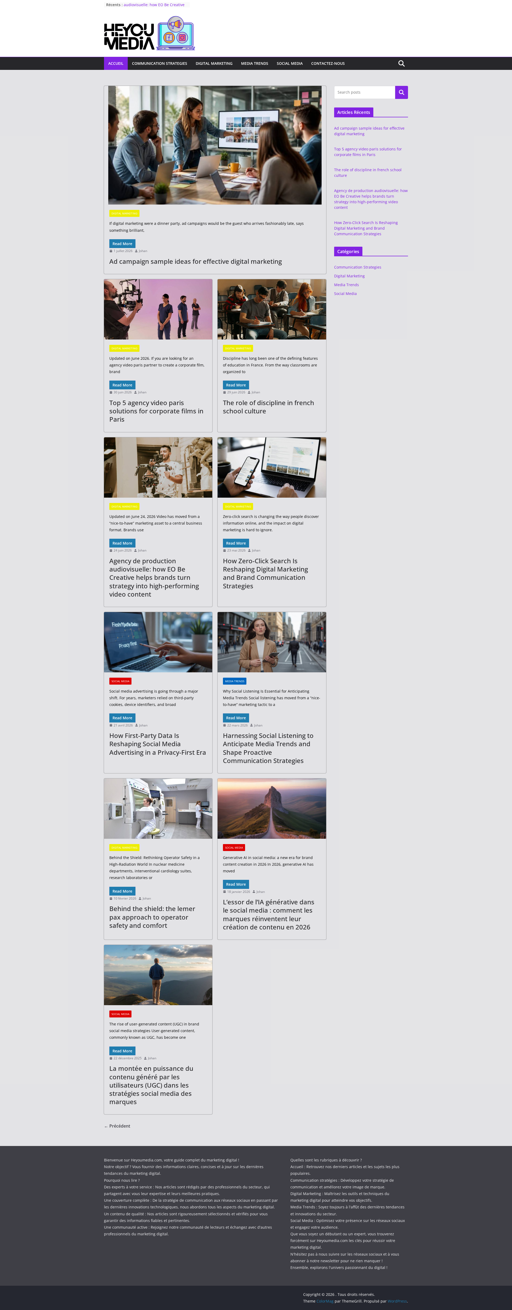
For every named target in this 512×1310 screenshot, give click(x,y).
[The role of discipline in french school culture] (272, 309)
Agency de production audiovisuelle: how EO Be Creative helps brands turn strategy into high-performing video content (154, 577)
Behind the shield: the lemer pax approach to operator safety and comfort (152, 916)
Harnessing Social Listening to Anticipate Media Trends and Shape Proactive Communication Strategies (268, 748)
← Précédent (117, 1126)
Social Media (290, 63)
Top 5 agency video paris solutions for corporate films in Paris (156, 411)
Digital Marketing (214, 63)
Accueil (115, 63)
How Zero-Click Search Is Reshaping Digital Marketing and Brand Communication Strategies (265, 573)
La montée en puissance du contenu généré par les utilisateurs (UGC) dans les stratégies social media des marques (151, 1085)
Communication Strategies (159, 63)
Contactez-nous (328, 63)
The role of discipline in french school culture (268, 406)
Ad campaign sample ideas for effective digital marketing (195, 261)
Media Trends (254, 63)
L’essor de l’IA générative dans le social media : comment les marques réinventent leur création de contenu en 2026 (268, 914)
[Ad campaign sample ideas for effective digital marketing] (215, 145)
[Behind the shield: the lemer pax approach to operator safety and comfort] (158, 808)
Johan (143, 251)
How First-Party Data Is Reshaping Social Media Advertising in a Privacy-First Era (157, 743)
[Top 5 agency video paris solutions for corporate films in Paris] (158, 309)
